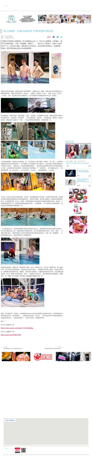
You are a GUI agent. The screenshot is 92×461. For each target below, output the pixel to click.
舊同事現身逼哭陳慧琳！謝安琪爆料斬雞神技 (83, 172)
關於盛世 (40, 378)
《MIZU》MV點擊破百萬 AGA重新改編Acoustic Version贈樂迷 (83, 181)
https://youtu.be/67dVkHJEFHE (11, 335)
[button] (47, 7)
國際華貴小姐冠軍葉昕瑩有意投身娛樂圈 (77, 163)
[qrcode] (23, 450)
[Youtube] (10, 1)
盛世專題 (40, 387)
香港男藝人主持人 (43, 396)
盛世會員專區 (42, 390)
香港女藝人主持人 (43, 393)
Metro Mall (42, 405)
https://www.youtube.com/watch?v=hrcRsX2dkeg (17, 328)
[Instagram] (7, 1)
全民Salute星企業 (43, 381)
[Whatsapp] (16, 1)
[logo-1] (17, 450)
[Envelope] (13, 1)
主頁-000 (40, 375)
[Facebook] (4, 1)
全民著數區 (41, 384)
